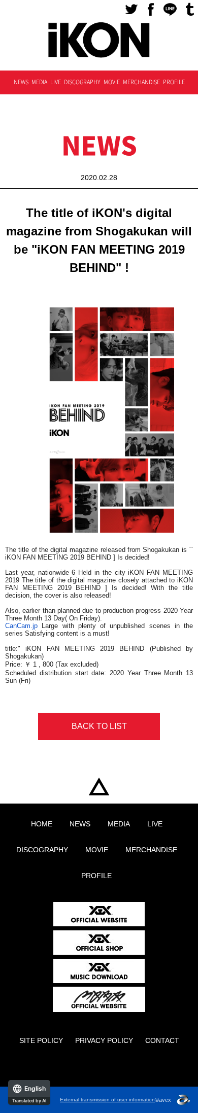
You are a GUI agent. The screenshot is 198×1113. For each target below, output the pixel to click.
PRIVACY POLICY (104, 1040)
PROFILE (174, 82)
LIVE (55, 82)
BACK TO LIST (99, 726)
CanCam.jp (21, 626)
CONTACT (162, 1040)
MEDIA (39, 82)
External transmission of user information (107, 1099)
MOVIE (112, 82)
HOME (99, 787)
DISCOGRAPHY (82, 82)
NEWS (21, 82)
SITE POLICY (41, 1040)
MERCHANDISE (141, 82)
